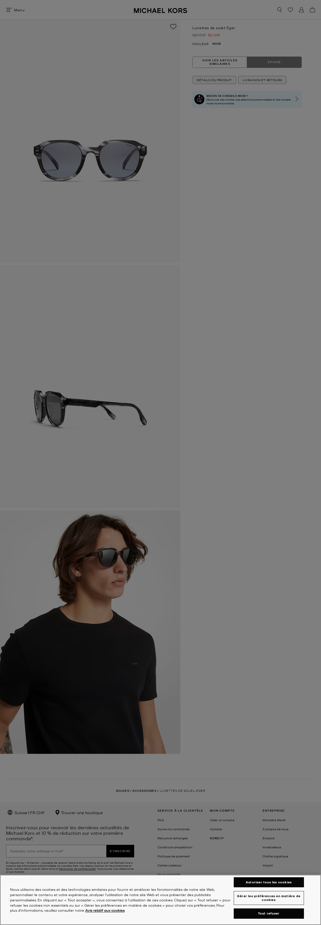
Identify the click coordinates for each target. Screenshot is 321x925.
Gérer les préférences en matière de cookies (268, 898)
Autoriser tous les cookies (269, 882)
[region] (160, 900)
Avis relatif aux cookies (105, 910)
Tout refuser (268, 913)
